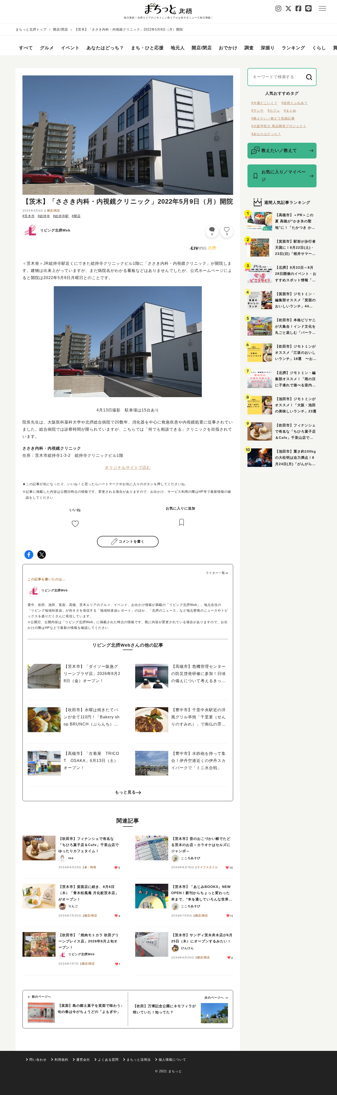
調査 (249, 47)
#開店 (76, 216)
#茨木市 (28, 216)
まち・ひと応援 (147, 47)
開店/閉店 (60, 29)
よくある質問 (108, 1059)
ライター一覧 (215, 573)
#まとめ (290, 110)
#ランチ (257, 110)
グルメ (47, 47)
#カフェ (274, 110)
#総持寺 (44, 216)
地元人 (178, 47)
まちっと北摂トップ (31, 29)
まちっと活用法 (139, 1059)
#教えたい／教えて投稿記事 (273, 118)
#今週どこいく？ (264, 103)
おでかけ (228, 47)
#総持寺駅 (61, 216)
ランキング (293, 47)
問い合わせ (38, 1059)
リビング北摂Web (55, 230)
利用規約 (61, 1059)
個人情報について (172, 1059)
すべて (26, 47)
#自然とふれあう (294, 103)
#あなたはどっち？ (266, 134)
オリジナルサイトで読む (128, 467)
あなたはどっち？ (105, 47)
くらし (319, 47)
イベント (70, 47)
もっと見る (125, 792)
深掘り (268, 47)
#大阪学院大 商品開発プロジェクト (278, 126)
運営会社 (83, 1059)
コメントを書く (132, 541)
